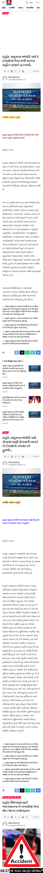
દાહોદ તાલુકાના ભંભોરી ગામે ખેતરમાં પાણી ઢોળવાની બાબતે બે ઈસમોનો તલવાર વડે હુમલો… (13, 385)
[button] (4, 2)
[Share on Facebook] (8, 71)
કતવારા (5, 13)
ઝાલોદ (12, 797)
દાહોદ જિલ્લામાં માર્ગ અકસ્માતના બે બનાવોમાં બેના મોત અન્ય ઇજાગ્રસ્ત (14, 400)
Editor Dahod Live (14, 77)
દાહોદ (18, 797)
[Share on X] (11, 71)
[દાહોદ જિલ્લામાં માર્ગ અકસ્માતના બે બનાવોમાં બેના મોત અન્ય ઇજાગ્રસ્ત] (35, 399)
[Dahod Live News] (8, 2)
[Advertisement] (21, 34)
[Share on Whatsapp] (15, 71)
